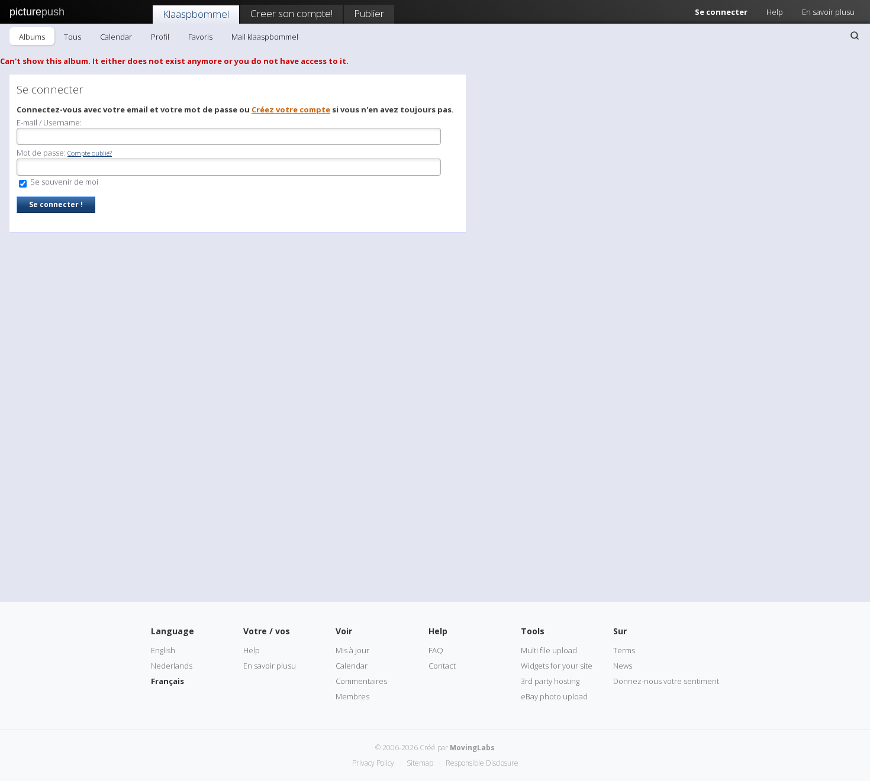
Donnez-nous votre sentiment (666, 681)
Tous (72, 36)
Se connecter (721, 12)
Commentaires (361, 681)
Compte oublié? (89, 153)
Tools (532, 631)
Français (167, 681)
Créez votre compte (291, 109)
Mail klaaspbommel (264, 36)
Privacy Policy (373, 763)
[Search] (854, 35)
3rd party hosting (550, 681)
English (163, 650)
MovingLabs (472, 748)
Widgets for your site (556, 665)
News (622, 665)
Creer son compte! (291, 13)
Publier (369, 13)
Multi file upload (549, 650)
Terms (624, 650)
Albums (32, 36)
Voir (344, 631)
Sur (620, 631)
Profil (160, 36)
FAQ (435, 650)
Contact (442, 665)
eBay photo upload (554, 696)
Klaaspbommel (196, 14)
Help (774, 12)
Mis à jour (352, 650)
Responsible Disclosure (482, 763)
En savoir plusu (828, 12)
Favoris (200, 36)
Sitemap (420, 763)
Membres (352, 696)
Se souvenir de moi (63, 181)
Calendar (116, 36)
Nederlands (171, 665)
